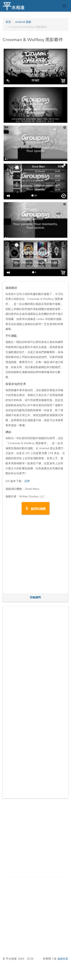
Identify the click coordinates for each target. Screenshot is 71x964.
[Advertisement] (35, 555)
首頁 (8, 22)
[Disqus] (35, 654)
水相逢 (14, 6)
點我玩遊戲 (37, 508)
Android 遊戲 (23, 22)
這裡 (27, 481)
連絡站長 (62, 959)
